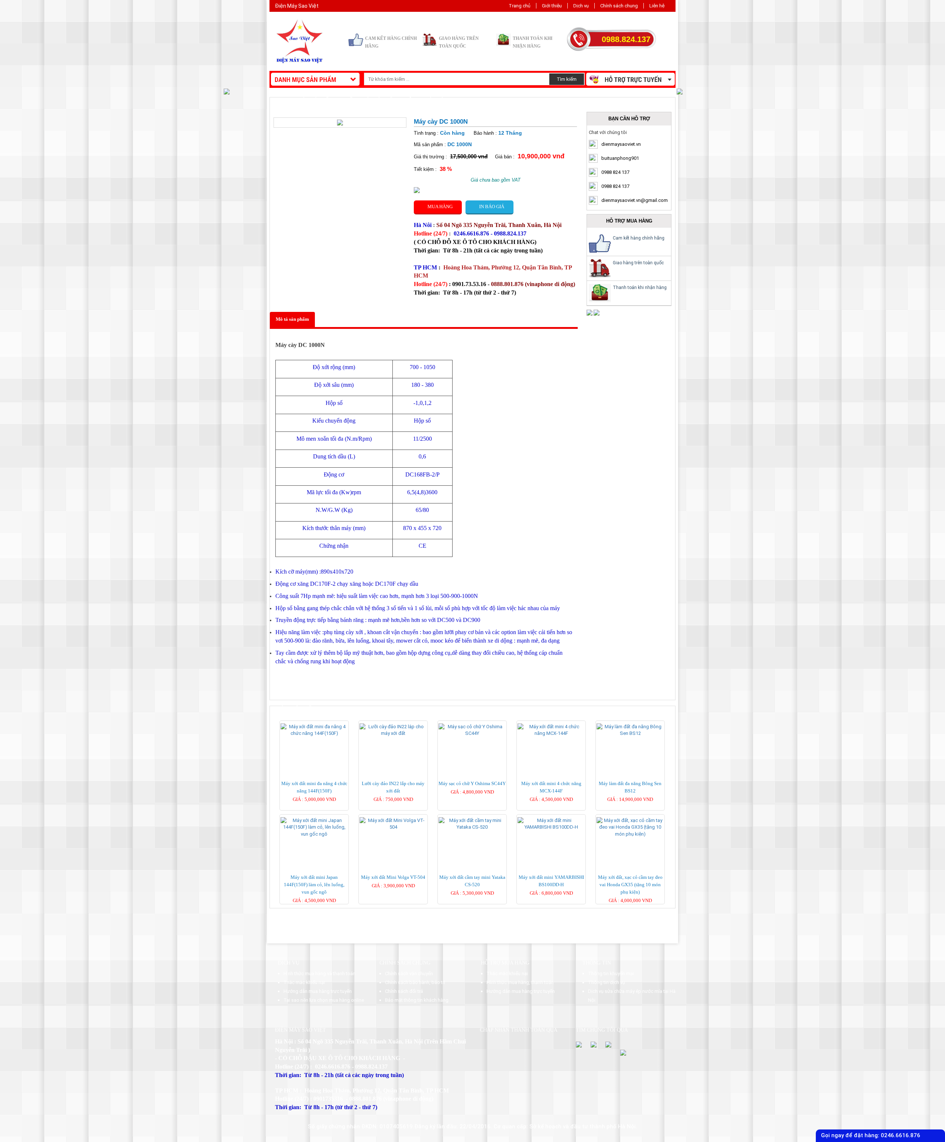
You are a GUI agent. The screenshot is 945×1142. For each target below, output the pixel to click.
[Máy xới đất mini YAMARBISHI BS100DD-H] (551, 823)
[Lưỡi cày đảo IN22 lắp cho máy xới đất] (393, 730)
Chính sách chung (619, 5)
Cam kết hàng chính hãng (638, 238)
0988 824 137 (615, 172)
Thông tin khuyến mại (611, 973)
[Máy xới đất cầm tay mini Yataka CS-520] (472, 823)
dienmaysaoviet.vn (621, 144)
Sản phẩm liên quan (303, 708)
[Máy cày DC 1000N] (340, 122)
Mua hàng (438, 206)
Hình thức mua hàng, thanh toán (520, 982)
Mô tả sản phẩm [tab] (292, 319)
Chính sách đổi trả (404, 991)
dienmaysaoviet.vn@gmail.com (634, 200)
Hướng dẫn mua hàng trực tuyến (318, 991)
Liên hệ (656, 5)
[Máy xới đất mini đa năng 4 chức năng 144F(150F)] (314, 730)
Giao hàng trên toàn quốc (638, 262)
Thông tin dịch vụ (606, 982)
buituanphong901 (620, 158)
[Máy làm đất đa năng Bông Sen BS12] (630, 730)
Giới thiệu (552, 5)
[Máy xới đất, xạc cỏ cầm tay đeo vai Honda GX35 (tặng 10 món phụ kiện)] (630, 827)
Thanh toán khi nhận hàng (640, 287)
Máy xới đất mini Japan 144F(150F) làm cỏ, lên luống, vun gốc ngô (314, 884)
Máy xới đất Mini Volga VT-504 (393, 877)
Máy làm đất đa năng (390, 100)
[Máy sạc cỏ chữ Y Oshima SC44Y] (472, 730)
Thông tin (597, 963)
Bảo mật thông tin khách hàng (417, 1000)
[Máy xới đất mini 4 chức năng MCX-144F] (551, 730)
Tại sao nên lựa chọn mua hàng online (324, 1000)
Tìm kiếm (567, 79)
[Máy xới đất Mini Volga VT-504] (393, 823)
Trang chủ (519, 5)
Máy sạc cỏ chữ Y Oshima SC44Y (472, 783)
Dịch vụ (581, 5)
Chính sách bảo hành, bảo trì (415, 982)
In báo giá (489, 206)
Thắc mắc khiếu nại (304, 982)
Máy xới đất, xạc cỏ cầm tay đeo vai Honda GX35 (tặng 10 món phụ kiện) (630, 884)
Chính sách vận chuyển (409, 973)
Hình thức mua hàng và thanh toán (319, 973)
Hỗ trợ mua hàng (505, 963)
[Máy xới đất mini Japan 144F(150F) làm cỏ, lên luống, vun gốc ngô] (314, 827)
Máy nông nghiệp (333, 100)
